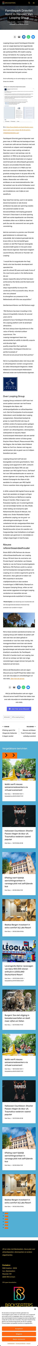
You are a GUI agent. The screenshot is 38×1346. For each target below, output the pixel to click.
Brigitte (13, 22)
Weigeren (19, 1334)
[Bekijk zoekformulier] (29, 3)
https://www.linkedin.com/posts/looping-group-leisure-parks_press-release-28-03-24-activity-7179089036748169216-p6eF (18, 130)
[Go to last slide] (6, 756)
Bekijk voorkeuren (19, 1339)
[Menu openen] (34, 3)
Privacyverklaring (20, 1343)
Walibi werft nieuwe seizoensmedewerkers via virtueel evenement (16, 787)
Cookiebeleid (11, 1343)
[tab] (6, 1213)
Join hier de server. (17, 679)
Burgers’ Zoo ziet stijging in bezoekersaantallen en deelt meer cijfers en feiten (17, 1018)
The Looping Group (18, 717)
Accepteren (19, 1329)
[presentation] (19, 770)
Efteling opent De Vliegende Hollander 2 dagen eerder (9, 731)
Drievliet (7, 717)
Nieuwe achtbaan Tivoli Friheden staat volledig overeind (28, 731)
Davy (9, 794)
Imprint (28, 1343)
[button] (35, 1309)
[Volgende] (13, 756)
